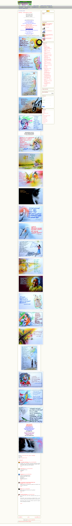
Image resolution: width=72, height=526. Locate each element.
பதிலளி (21, 471)
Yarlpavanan (22, 474)
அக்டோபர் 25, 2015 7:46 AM (27, 483)
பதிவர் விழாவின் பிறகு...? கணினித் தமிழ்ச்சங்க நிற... (47, 56)
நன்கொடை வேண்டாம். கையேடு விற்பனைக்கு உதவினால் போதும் (47, 59)
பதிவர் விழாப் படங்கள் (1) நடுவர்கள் (48, 54)
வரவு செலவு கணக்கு (44, 119)
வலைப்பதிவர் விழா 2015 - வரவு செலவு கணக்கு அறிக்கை (49, 38)
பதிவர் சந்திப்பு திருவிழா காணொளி (46, 115)
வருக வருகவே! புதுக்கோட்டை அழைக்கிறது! (47, 70)
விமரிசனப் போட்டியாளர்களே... (47, 73)
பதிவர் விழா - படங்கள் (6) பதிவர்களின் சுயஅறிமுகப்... (47, 47)
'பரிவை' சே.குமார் (22, 468)
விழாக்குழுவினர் (24, 5)
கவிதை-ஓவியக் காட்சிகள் (24, 457)
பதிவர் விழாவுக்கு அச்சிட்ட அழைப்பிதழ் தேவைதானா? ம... (47, 72)
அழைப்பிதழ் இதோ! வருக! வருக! (47, 76)
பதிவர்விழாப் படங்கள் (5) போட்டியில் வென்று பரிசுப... (47, 49)
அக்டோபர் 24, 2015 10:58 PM (28, 468)
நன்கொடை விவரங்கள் (36, 5)
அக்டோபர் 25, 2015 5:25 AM (27, 474)
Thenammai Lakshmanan (23, 494)
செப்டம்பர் (45, 85)
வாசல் (19, 5)
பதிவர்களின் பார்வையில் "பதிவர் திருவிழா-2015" (46, 5)
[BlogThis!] (19, 456)
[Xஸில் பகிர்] (20, 456)
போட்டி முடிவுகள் (45, 67)
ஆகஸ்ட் (45, 86)
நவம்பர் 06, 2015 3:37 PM (31, 494)
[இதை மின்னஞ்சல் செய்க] (18, 456)
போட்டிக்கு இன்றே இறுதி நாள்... (49, 30)
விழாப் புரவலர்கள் (30, 5)
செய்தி (43, 114)
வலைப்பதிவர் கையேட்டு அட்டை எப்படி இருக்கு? (47, 83)
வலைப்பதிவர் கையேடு (44, 121)
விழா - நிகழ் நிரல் (45, 66)
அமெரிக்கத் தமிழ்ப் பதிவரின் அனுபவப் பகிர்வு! (47, 57)
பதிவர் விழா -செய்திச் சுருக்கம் (47, 62)
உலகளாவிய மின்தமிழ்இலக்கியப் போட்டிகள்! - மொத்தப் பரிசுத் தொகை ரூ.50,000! (49, 24)
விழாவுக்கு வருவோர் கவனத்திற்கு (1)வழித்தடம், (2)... (47, 69)
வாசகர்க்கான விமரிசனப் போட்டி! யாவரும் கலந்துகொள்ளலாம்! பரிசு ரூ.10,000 (49, 35)
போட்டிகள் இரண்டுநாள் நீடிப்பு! (47, 82)
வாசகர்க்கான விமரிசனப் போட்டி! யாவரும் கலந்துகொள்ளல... (47, 77)
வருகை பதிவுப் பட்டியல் (44, 120)
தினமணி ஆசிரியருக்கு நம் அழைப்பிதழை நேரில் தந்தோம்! (47, 75)
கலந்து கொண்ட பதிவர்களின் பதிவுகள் (23, 8)
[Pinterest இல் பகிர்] (21, 456)
